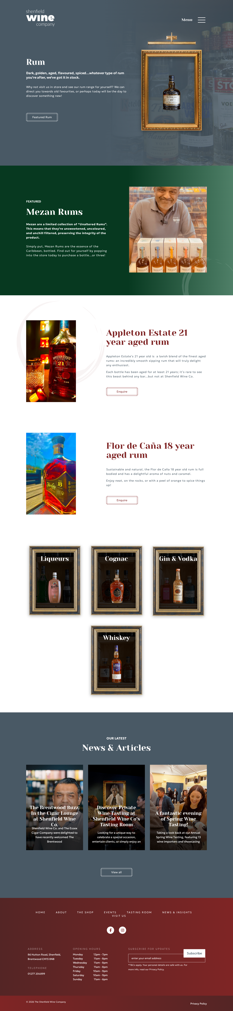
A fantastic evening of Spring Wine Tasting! (178, 819)
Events (110, 912)
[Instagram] (122, 930)
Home (40, 912)
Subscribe (194, 953)
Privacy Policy (156, 969)
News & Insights (177, 912)
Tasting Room (139, 912)
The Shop (85, 912)
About (61, 912)
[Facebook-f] (110, 930)
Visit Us (119, 915)
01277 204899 (36, 973)
